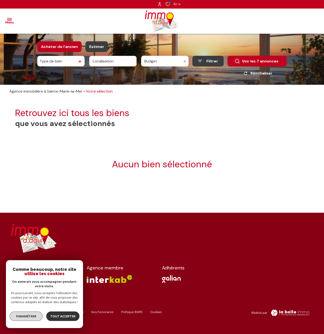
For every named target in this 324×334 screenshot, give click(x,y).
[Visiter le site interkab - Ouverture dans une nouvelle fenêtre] (171, 279)
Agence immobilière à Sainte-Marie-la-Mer (46, 91)
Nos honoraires (102, 312)
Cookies (156, 312)
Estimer (96, 46)
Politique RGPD (132, 312)
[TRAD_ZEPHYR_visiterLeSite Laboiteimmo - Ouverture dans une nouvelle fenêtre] (290, 313)
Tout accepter (62, 316)
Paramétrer (26, 316)
